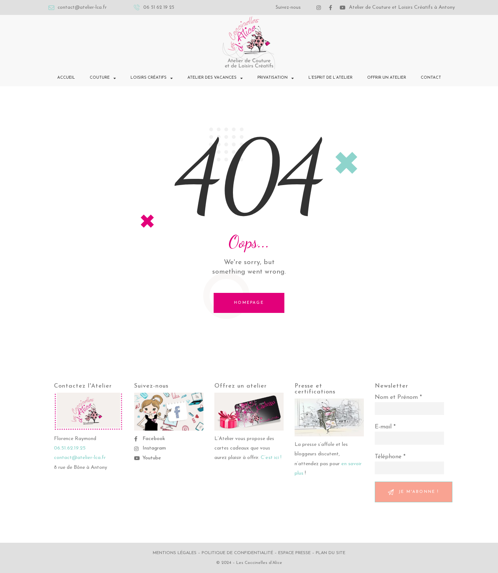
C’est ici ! (271, 457)
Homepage (249, 303)
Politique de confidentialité (237, 553)
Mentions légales (175, 553)
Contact (431, 78)
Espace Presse (294, 553)
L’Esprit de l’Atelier (330, 78)
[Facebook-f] (331, 8)
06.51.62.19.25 (70, 448)
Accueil (66, 78)
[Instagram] (319, 8)
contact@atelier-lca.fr (80, 457)
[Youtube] (343, 8)
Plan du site (330, 553)
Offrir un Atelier (386, 78)
